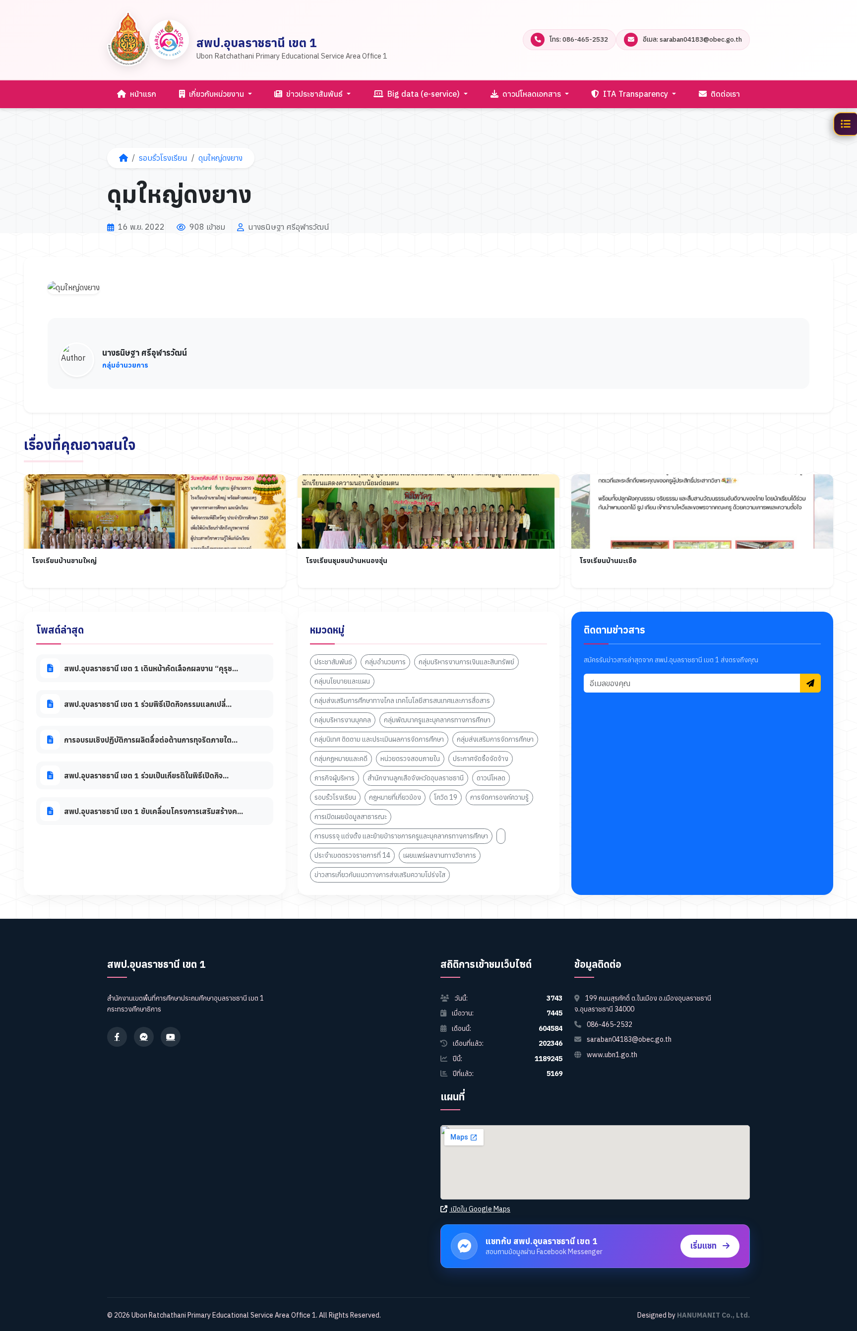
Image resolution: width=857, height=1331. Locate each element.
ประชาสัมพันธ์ (333, 661)
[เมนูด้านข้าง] (845, 124)
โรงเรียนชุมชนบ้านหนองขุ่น (346, 560)
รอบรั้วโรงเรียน (163, 158)
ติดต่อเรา (724, 94)
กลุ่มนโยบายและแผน (342, 681)
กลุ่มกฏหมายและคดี (340, 758)
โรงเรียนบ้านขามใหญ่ (64, 560)
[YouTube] (171, 1037)
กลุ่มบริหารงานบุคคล (342, 719)
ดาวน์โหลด (491, 777)
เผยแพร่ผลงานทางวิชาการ (439, 855)
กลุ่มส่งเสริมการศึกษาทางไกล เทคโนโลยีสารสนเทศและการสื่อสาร (402, 700)
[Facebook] (117, 1037)
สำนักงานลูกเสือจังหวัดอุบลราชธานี (415, 777)
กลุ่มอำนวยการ (385, 661)
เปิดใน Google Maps (479, 1208)
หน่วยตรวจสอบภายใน (410, 758)
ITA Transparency (635, 94)
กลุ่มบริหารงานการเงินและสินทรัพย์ (466, 661)
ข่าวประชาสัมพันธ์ (314, 94)
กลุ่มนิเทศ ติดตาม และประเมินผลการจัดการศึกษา (379, 739)
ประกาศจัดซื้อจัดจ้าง (480, 758)
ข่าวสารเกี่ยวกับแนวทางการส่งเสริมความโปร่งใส (379, 874)
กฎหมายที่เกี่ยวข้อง (395, 797)
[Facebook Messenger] (144, 1037)
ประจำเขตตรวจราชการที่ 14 (352, 855)
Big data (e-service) (423, 94)
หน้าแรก (142, 94)
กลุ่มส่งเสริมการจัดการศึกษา (495, 739)
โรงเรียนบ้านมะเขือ (608, 560)
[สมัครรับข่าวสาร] (810, 682)
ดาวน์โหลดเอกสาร (531, 94)
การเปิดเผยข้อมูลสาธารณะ (350, 816)
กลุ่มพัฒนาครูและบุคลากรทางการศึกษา (437, 719)
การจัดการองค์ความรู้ (499, 797)
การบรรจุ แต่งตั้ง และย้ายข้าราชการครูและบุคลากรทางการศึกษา (401, 835)
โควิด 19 (445, 797)
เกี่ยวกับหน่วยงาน (216, 94)
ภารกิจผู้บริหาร (334, 777)
